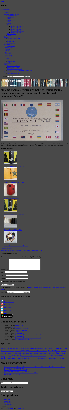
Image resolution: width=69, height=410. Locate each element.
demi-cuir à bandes (33, 351)
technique (34, 356)
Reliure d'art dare (11, 80)
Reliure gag (7, 58)
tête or (39, 358)
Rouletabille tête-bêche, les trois (23, 339)
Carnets (6, 37)
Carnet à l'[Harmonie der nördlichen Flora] (15, 370)
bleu (26, 348)
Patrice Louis (7, 52)
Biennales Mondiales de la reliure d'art (14, 348)
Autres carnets (11, 43)
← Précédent (4, 248)
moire (50, 353)
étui (63, 358)
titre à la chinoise (42, 356)
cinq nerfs (8, 351)
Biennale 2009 (11, 35)
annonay (2, 348)
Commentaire (5, 269)
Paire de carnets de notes (13, 38)
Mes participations (12, 15)
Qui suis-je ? (7, 401)
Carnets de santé (11, 41)
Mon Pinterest (7, 307)
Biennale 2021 (11, 21)
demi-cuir (25, 351)
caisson (50, 348)
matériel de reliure (40, 353)
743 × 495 (39, 250)
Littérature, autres (8, 56)
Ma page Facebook (8, 302)
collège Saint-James (16, 351)
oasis (10, 356)
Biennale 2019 (11, 23)
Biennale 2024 (11, 18)
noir (7, 356)
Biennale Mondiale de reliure (11, 14)
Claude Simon (8, 55)
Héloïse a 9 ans (19, 325)
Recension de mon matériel (14, 69)
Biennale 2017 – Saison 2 (17, 28)
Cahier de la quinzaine (13, 67)
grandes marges (18, 353)
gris (23, 353)
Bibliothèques (11, 46)
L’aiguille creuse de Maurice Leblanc (26, 250)
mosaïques (56, 353)
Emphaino (21, 408)
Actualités (6, 12)
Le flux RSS (6, 313)
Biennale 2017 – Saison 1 (17, 26)
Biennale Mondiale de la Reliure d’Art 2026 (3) (16, 371)
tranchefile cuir (30, 358)
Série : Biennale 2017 (13, 24)
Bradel (33, 348)
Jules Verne (7, 50)
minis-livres (46, 353)
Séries (5, 64)
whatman (46, 358)
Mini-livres (7, 44)
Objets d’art (7, 60)
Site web (3, 278)
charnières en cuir (59, 348)
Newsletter (7, 399)
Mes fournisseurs (8, 404)
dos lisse (52, 350)
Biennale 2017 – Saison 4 (17, 31)
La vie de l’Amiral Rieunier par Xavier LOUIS (19, 70)
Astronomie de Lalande (21, 330)
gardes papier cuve (9, 353)
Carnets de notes (11, 40)
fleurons (58, 351)
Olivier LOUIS (12, 250)
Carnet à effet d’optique (21, 328)
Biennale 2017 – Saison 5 (17, 32)
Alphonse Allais (8, 47)
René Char (7, 49)
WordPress (10, 408)
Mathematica (7, 63)
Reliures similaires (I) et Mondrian (13, 374)
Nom (2, 272)
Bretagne (38, 348)
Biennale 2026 (11, 17)
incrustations (26, 353)
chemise (3, 351)
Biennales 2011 (11, 34)
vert (42, 358)
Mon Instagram (7, 304)
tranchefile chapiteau (15, 358)
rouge (29, 356)
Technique (7, 72)
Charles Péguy (8, 53)
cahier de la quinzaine (44, 348)
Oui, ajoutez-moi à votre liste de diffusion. (13, 281)
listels (34, 353)
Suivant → (11, 248)
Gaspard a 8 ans (19, 333)
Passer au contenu (5, 9)
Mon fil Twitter (7, 310)
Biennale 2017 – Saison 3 (17, 29)
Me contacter (7, 402)
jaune (31, 353)
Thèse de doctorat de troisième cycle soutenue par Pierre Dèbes (21, 373)
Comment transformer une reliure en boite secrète (28, 335)
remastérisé (24, 356)
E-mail (3, 275)
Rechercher (4, 76)
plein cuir (16, 355)
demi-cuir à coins (42, 351)
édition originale (54, 358)
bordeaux (29, 348)
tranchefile (50, 356)
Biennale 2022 (11, 20)
